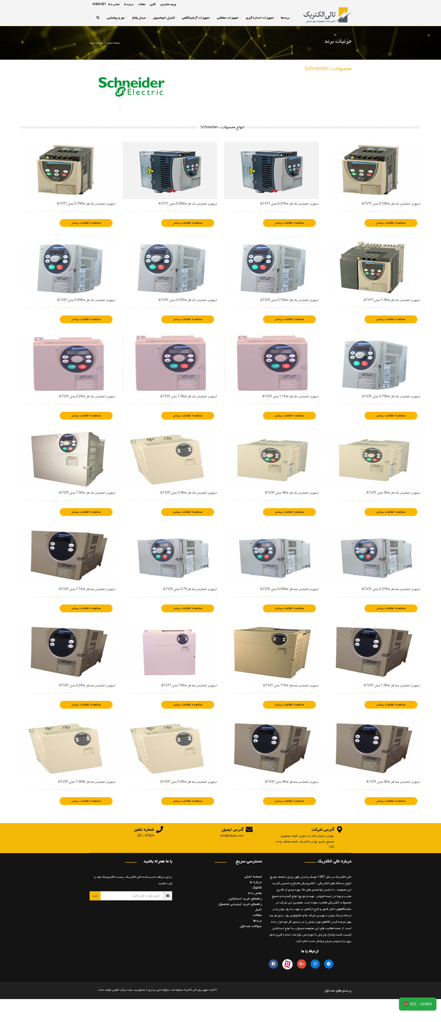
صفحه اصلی (113, 43)
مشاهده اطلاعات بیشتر (391, 223)
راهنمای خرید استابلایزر (245, 898)
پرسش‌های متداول (337, 990)
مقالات (141, 4)
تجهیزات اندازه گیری (260, 17)
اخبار (258, 909)
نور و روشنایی (115, 17)
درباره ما (128, 4)
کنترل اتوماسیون (164, 17)
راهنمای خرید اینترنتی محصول (240, 904)
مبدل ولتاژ (139, 17)
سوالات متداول (251, 926)
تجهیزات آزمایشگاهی (195, 17)
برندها (285, 17)
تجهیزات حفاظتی (227, 17)
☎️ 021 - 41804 (418, 1004)
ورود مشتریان (168, 4)
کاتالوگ (257, 887)
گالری (152, 4)
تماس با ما (113, 4)
